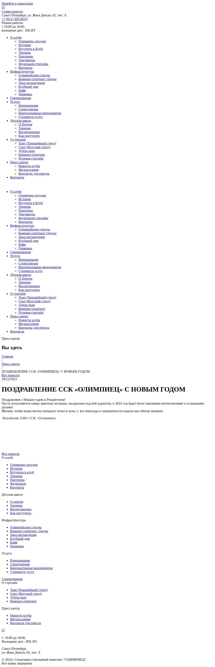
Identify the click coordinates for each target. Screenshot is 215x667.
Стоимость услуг (30, 117)
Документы (26, 60)
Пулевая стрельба (30, 158)
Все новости (11, 375)
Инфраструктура (22, 71)
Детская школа (20, 120)
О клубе (16, 37)
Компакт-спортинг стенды (37, 79)
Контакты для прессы (33, 173)
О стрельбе (18, 139)
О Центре (25, 124)
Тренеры (24, 52)
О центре (16, 501)
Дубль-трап (26, 151)
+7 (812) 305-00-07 (15, 19)
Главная (7, 356)
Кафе (22, 90)
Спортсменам (28, 109)
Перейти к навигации (17, 3)
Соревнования (20, 98)
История (24, 45)
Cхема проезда (12, 11)
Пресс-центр (19, 162)
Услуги (15, 102)
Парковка (25, 94)
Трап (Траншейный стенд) (37, 143)
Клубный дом (28, 86)
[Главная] (3, 630)
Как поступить (29, 136)
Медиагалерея (28, 170)
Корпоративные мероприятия (39, 113)
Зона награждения (31, 83)
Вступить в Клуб (30, 49)
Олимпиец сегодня (32, 41)
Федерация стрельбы (33, 64)
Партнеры (25, 56)
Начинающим (28, 105)
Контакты (25, 67)
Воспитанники (29, 132)
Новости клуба (29, 166)
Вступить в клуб (22, 472)
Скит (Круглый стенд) (34, 147)
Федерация (18, 483)
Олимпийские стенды (34, 75)
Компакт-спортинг (31, 154)
